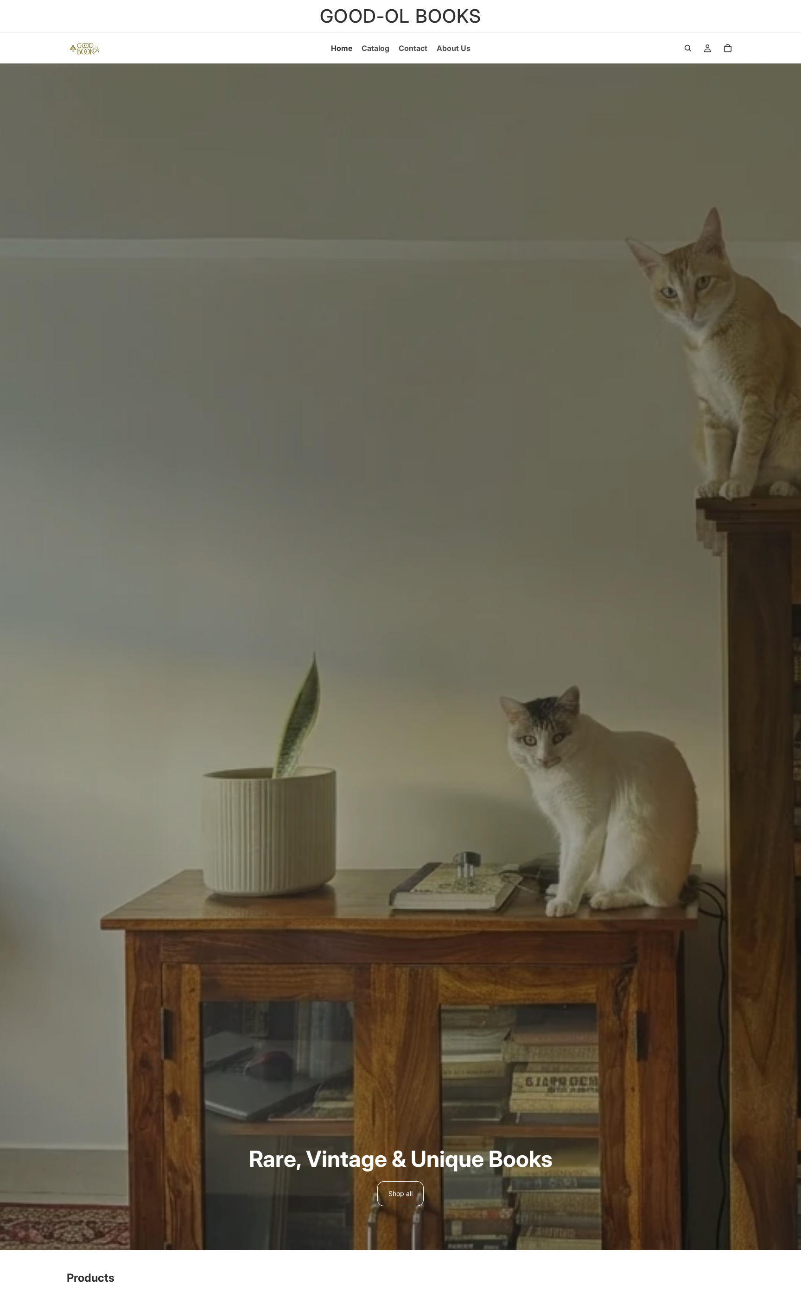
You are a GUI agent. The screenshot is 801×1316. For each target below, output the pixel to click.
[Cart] (728, 48)
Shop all (400, 1193)
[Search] (688, 48)
